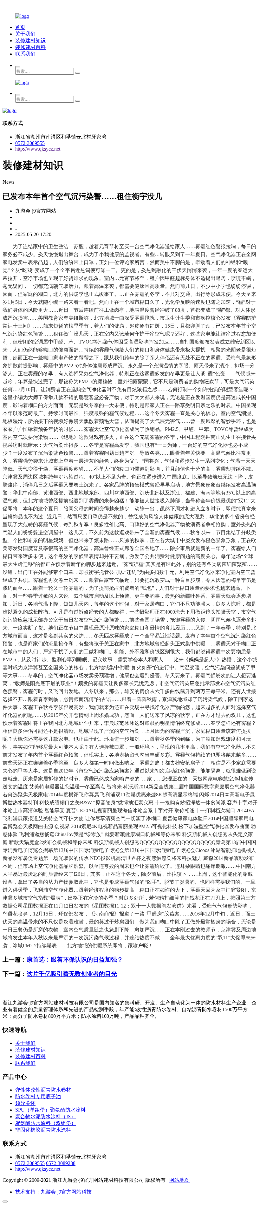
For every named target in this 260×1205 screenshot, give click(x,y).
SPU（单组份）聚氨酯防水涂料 (50, 1110)
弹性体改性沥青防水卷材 (43, 1090)
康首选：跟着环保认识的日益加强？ (75, 959)
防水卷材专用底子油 (38, 1096)
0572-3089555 (30, 143)
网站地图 (179, 1180)
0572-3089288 (60, 1163)
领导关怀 (25, 1103)
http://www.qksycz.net (37, 149)
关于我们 (25, 34)
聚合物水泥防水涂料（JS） (45, 1116)
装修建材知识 (30, 40)
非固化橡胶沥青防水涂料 (43, 1130)
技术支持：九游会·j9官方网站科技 (53, 1192)
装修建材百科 (30, 47)
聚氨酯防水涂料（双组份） (45, 1123)
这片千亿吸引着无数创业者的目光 (72, 973)
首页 (20, 27)
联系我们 (25, 54)
